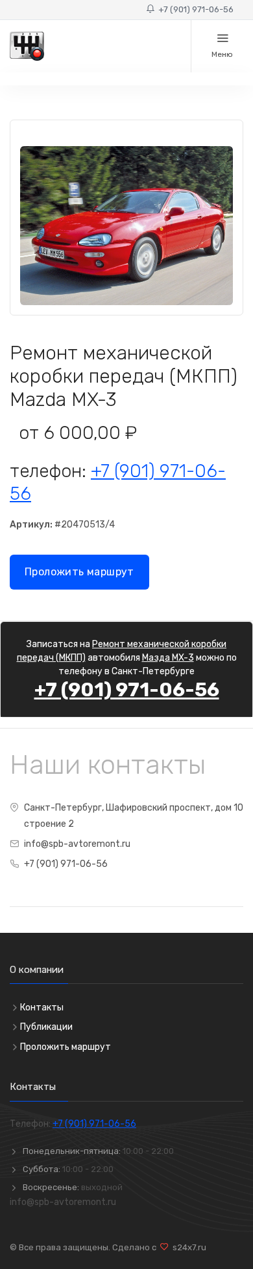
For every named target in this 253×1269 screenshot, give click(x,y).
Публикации (46, 1026)
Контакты (42, 1007)
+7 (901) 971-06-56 (194, 9)
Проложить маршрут (79, 572)
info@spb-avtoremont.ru (77, 843)
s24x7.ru (187, 1247)
